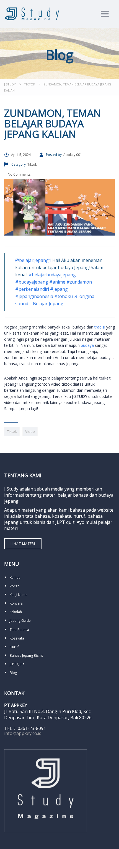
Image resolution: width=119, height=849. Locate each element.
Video (30, 431)
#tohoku (63, 296)
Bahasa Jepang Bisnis (26, 655)
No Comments (18, 174)
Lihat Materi (23, 543)
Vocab (15, 586)
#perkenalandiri (32, 289)
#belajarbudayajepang (52, 275)
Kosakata (17, 638)
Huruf (14, 647)
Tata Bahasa (19, 629)
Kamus (15, 577)
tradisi (99, 327)
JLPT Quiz (17, 664)
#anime (57, 282)
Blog (13, 672)
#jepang (59, 289)
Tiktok (12, 431)
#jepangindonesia (34, 296)
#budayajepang (31, 282)
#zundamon (79, 282)
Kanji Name (18, 594)
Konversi (16, 603)
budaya (87, 345)
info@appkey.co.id (23, 733)
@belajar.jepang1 (33, 260)
